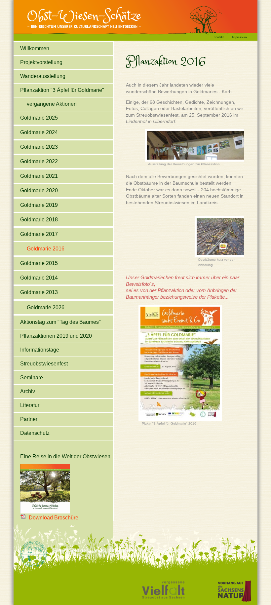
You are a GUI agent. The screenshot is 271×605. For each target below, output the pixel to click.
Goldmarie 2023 (39, 147)
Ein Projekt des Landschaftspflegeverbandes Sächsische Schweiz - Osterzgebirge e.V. (154, 550)
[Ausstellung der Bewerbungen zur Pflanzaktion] (196, 160)
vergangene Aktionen (52, 104)
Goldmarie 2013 (39, 292)
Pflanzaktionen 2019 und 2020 (56, 336)
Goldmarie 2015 (39, 263)
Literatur (29, 405)
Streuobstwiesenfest (44, 363)
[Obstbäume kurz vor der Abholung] (221, 256)
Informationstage (39, 350)
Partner (28, 419)
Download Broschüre (53, 517)
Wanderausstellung (42, 76)
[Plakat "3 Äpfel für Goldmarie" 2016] (180, 420)
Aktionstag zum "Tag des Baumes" (60, 322)
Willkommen (34, 48)
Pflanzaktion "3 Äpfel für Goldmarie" (62, 90)
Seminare (31, 377)
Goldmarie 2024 (39, 132)
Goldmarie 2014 (39, 278)
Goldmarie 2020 (39, 190)
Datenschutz (35, 433)
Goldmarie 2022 (39, 161)
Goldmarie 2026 (45, 307)
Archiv (27, 391)
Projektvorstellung (41, 62)
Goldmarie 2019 (39, 205)
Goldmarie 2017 (39, 234)
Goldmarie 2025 (39, 118)
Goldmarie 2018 (39, 219)
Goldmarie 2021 (39, 176)
